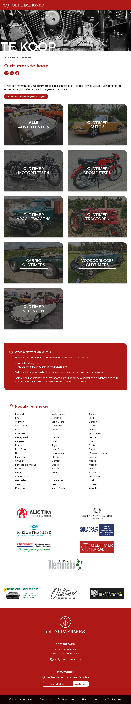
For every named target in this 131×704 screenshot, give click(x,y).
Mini (91, 441)
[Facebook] (17, 73)
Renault (56, 433)
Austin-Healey (23, 433)
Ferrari (92, 429)
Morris (55, 472)
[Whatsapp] (12, 73)
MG (17, 417)
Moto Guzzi (95, 484)
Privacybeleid (46, 699)
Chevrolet (57, 425)
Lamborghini (59, 453)
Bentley (56, 460)
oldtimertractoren (97, 216)
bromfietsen (27, 89)
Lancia (92, 437)
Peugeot (20, 441)
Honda (19, 445)
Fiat (17, 429)
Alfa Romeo (21, 425)
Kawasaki (20, 488)
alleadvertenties (33, 124)
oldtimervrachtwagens (33, 216)
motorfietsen (11, 89)
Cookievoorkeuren (67, 699)
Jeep (54, 484)
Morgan (93, 464)
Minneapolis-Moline (25, 464)
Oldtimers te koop (24, 57)
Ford (91, 417)
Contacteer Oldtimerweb (65, 653)
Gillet (54, 476)
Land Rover (58, 449)
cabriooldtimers (33, 262)
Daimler (19, 468)
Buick (18, 453)
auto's (121, 85)
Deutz (92, 445)
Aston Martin (59, 488)
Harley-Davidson (24, 437)
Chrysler (19, 460)
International (96, 433)
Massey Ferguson (98, 453)
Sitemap (85, 699)
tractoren (61, 89)
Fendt (92, 468)
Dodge (55, 464)
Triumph (19, 421)
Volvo (55, 429)
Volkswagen (58, 414)
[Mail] (6, 73)
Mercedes (20, 414)
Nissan (92, 472)
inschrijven (81, 684)
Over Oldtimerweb (65, 649)
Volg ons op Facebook (68, 659)
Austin (55, 468)
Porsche (56, 417)
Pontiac (93, 457)
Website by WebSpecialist (108, 699)
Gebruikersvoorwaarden (22, 699)
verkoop (97, 85)
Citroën (93, 421)
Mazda (92, 460)
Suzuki (18, 472)
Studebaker (21, 476)
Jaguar (92, 414)
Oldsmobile (95, 476)
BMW (92, 425)
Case (17, 484)
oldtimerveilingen (33, 308)
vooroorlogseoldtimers (97, 262)
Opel (54, 441)
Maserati (20, 457)
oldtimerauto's (97, 124)
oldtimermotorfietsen (33, 170)
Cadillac (56, 437)
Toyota (55, 445)
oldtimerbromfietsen (97, 170)
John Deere (58, 421)
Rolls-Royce (21, 449)
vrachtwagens (43, 89)
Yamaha (93, 488)
